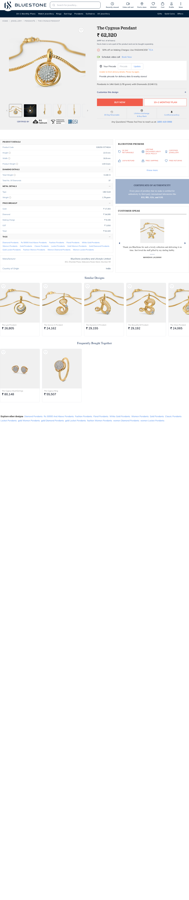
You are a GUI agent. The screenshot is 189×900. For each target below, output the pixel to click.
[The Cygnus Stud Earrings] (20, 368)
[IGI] (58, 122)
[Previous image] (7, 110)
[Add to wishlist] (81, 30)
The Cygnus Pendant (49, 21)
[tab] (15, 110)
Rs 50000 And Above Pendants (34, 242)
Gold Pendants (26, 246)
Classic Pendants (42, 246)
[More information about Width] (9, 158)
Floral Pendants (72, 242)
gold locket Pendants (12, 250)
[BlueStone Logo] (25, 5)
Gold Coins (170, 14)
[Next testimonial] (185, 243)
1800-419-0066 (164, 121)
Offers (180, 14)
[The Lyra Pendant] (20, 303)
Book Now (127, 57)
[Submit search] (53, 5)
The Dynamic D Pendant (96, 325)
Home (5, 21)
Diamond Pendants (11, 242)
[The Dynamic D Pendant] (104, 303)
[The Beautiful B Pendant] (146, 303)
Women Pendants (10, 246)
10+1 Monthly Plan (165, 102)
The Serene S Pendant (53, 325)
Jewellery (16, 21)
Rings (59, 14)
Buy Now (119, 102)
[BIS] (40, 122)
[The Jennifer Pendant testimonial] (152, 231)
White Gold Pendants (91, 242)
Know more (152, 170)
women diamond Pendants (59, 250)
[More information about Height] (10, 153)
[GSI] (73, 122)
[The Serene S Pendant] (62, 303)
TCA (150, 50)
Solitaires (90, 14)
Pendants (78, 14)
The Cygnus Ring (51, 391)
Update (137, 66)
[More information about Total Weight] (15, 175)
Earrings (68, 14)
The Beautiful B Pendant (138, 325)
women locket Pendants (83, 250)
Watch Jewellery (46, 14)
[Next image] (87, 110)
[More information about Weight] (10, 197)
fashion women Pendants (34, 250)
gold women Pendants (77, 246)
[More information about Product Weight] (17, 164)
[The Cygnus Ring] (62, 368)
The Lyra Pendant (9, 325)
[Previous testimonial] (119, 243)
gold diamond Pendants (99, 246)
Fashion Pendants (56, 242)
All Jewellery (103, 14)
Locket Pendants (58, 246)
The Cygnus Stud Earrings (12, 391)
